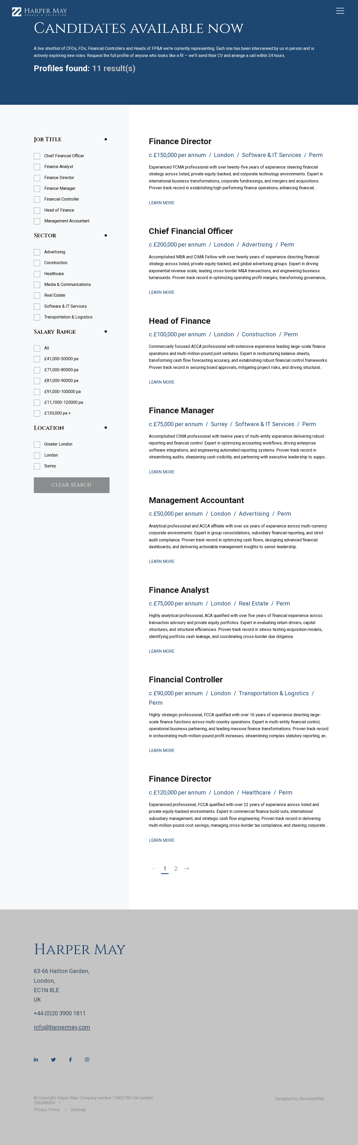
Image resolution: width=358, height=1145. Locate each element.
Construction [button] (55, 262)
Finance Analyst (179, 590)
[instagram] (87, 1060)
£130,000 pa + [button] (57, 413)
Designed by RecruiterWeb (299, 1098)
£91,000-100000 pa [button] (62, 391)
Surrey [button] (50, 465)
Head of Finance (179, 321)
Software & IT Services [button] (65, 306)
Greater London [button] (58, 444)
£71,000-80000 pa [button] (61, 369)
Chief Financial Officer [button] (64, 155)
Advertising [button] (54, 251)
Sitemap (78, 1109)
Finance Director (180, 141)
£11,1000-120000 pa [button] (63, 402)
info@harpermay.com (62, 1027)
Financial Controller (186, 679)
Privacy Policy (47, 1109)
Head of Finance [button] (59, 210)
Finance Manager (181, 410)
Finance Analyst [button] (58, 166)
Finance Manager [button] (59, 188)
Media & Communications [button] (67, 284)
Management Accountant (196, 500)
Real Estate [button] (54, 295)
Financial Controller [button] (61, 199)
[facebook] (70, 1060)
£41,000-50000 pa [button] (61, 358)
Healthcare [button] (54, 273)
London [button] (51, 455)
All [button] (46, 348)
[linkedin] (36, 1060)
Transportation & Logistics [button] (68, 317)
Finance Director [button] (59, 177)
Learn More (161, 202)
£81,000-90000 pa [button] (61, 380)
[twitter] (53, 1060)
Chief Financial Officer (191, 231)
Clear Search (71, 485)
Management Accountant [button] (66, 220)
